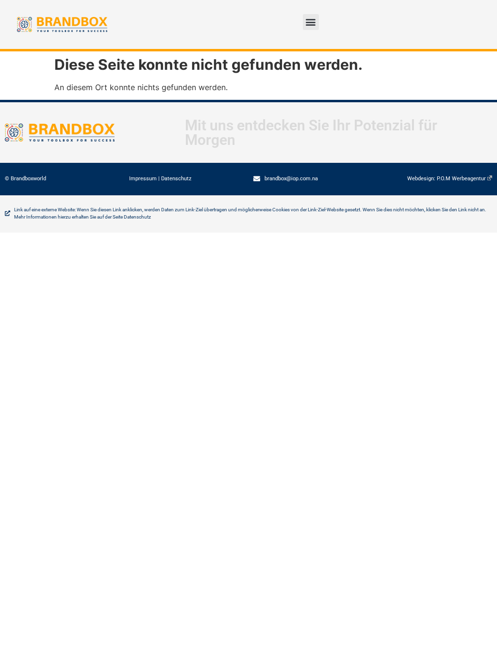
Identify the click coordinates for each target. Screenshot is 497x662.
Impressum (143, 178)
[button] (311, 22)
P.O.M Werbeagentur (461, 178)
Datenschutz (176, 178)
